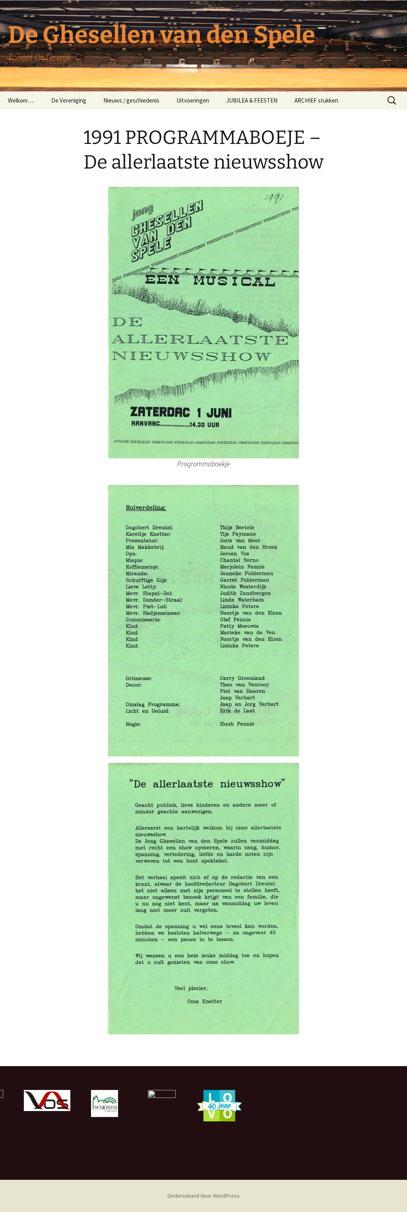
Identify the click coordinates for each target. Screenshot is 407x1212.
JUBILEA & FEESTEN (251, 100)
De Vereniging (68, 100)
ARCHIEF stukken (316, 100)
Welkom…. (21, 100)
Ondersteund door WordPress (203, 1195)
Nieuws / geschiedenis (131, 100)
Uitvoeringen (192, 100)
